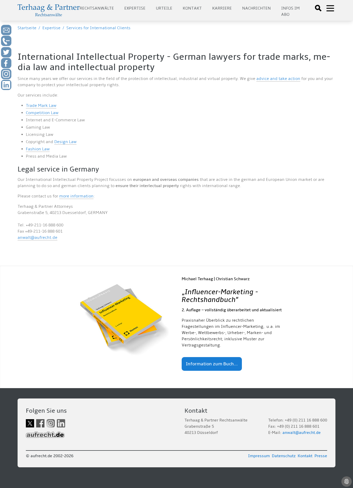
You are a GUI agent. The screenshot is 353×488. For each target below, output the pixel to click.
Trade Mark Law (41, 105)
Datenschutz (284, 456)
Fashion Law (38, 149)
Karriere (222, 8)
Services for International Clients (98, 28)
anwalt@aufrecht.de (37, 237)
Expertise (134, 8)
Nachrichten (256, 8)
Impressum (259, 456)
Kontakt (192, 8)
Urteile (164, 8)
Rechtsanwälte (97, 8)
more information (76, 196)
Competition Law (42, 112)
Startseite (27, 28)
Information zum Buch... (212, 364)
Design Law (65, 141)
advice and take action (278, 78)
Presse (320, 456)
